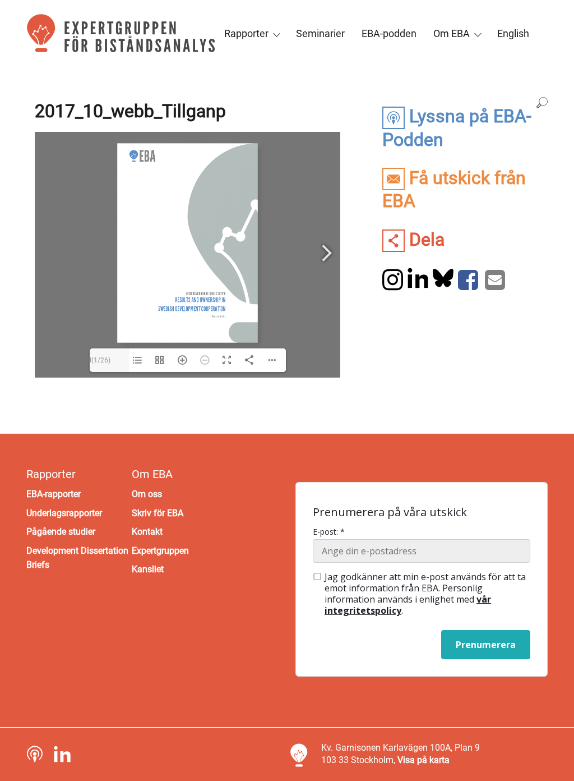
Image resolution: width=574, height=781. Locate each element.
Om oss (147, 494)
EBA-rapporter (53, 494)
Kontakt (147, 531)
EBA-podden (389, 33)
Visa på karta (423, 760)
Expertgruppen (160, 550)
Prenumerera (486, 644)
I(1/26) (100, 360)
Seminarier (320, 33)
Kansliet (148, 569)
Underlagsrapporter (64, 513)
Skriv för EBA (157, 513)
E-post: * (329, 532)
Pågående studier (60, 531)
